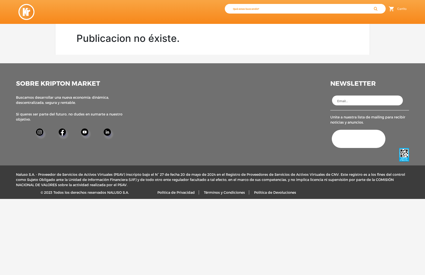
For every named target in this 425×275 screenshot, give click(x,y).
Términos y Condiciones (224, 192)
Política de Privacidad (176, 192)
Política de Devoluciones (275, 192)
